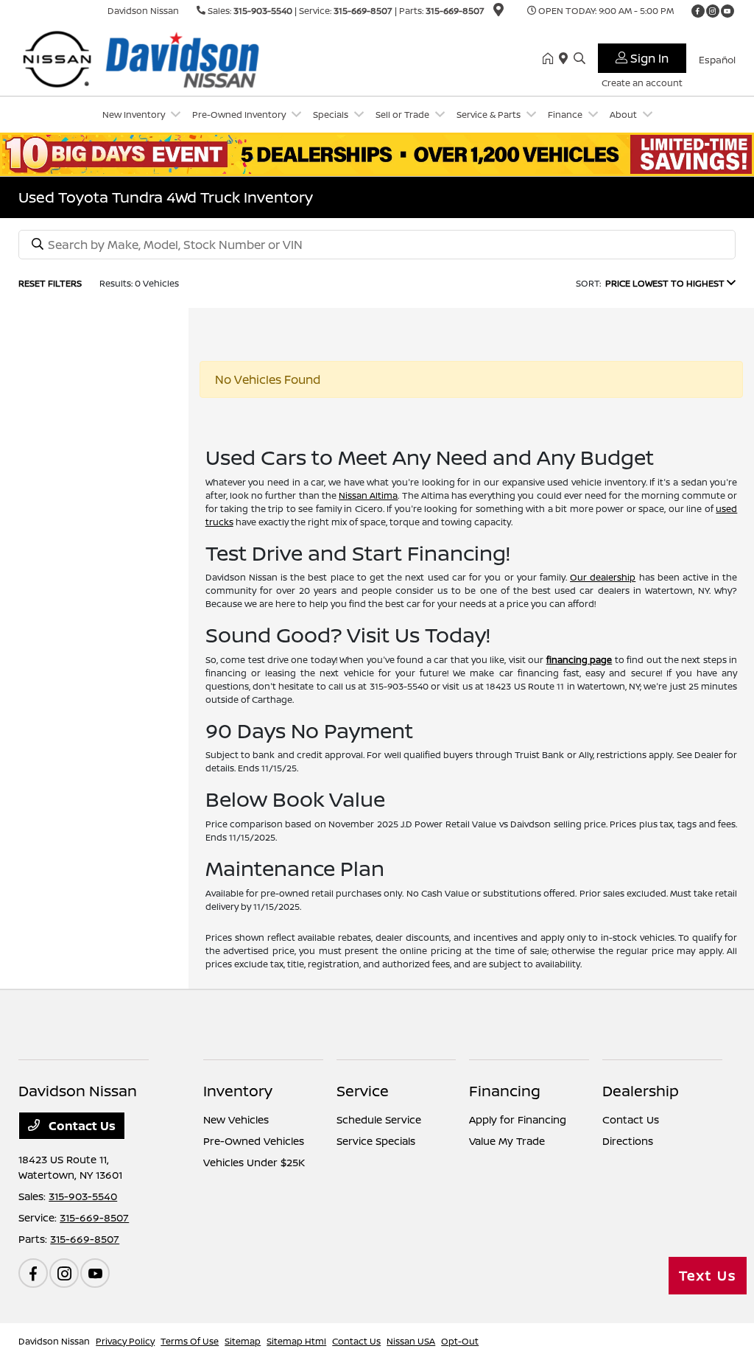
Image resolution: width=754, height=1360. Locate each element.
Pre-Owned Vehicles (253, 1141)
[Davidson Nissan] (145, 57)
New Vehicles (236, 1119)
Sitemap (243, 1341)
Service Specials (376, 1141)
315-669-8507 (363, 10)
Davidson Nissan (54, 1341)
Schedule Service (379, 1119)
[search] (579, 59)
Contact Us (81, 1126)
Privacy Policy (125, 1341)
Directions (627, 1141)
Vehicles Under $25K (254, 1162)
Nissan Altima (368, 495)
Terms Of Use (190, 1341)
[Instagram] (712, 11)
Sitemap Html (296, 1341)
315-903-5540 (262, 10)
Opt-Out (460, 1341)
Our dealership (602, 577)
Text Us (707, 1275)
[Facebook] (698, 11)
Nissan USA (411, 1341)
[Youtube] (727, 11)
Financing (504, 1091)
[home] (551, 59)
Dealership (640, 1091)
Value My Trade (507, 1141)
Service (363, 1091)
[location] (498, 12)
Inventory (237, 1091)
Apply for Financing (517, 1119)
